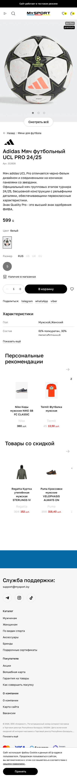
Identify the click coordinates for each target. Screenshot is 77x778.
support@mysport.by (16, 586)
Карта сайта (11, 706)
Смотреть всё (38, 122)
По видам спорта (14, 630)
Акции (7, 665)
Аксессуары (11, 637)
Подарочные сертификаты (20, 649)
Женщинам (10, 624)
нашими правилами (14, 763)
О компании (10, 700)
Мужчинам (10, 618)
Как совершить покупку (18, 684)
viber (54, 301)
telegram (27, 301)
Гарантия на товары (16, 678)
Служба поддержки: (29, 580)
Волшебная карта (14, 672)
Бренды (8, 643)
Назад (11, 133)
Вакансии (9, 713)
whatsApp (41, 301)
